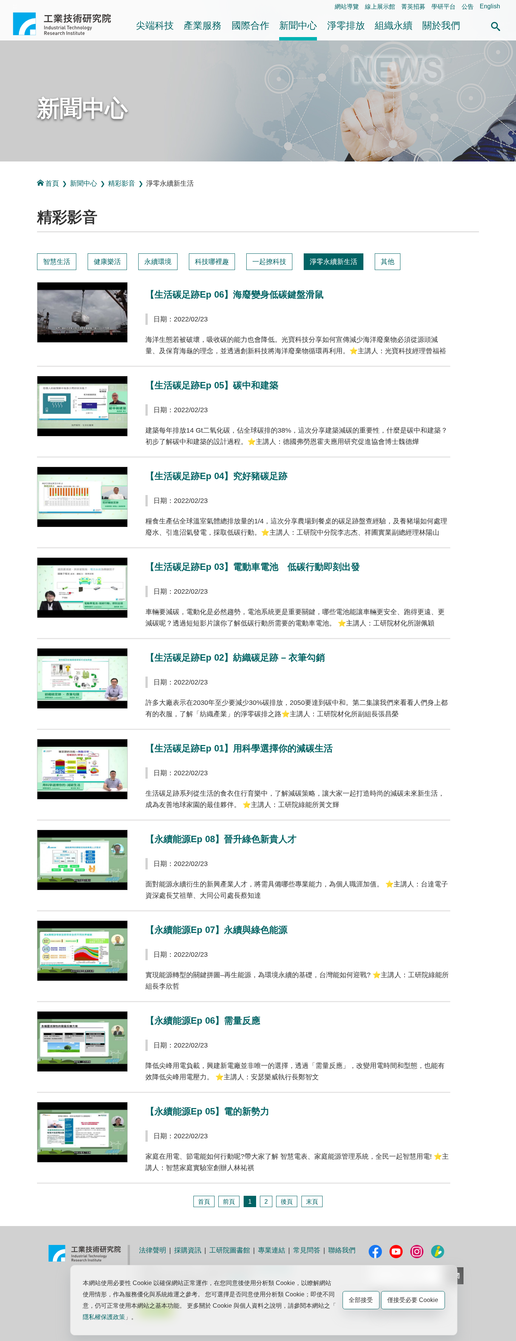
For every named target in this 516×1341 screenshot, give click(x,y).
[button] (495, 25)
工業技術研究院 (67, 23)
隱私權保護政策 (104, 1317)
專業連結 (271, 1250)
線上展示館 (380, 6)
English (490, 6)
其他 (387, 261)
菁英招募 (413, 6)
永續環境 (157, 261)
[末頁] (312, 1201)
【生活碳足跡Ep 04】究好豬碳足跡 (216, 476)
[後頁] (286, 1201)
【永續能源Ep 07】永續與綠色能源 (216, 930)
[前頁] (228, 1201)
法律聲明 (152, 1250)
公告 (468, 6)
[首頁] (204, 1201)
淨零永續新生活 (333, 261)
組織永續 (393, 25)
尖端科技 (155, 25)
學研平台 (443, 6)
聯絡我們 (341, 1250)
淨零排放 (346, 25)
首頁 (52, 183)
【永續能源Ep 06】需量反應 (202, 1020)
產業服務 (202, 25)
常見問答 (306, 1250)
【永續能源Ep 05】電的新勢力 (207, 1111)
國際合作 (250, 25)
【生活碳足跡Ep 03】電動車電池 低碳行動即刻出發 (252, 567)
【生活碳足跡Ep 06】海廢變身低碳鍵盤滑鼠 (234, 294)
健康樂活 (107, 261)
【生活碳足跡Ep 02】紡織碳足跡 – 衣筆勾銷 (235, 657)
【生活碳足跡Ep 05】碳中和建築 (211, 385)
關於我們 (441, 25)
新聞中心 (298, 25)
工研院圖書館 (229, 1250)
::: (15, 6)
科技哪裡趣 (212, 261)
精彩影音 (121, 183)
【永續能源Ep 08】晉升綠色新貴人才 (221, 839)
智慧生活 (56, 261)
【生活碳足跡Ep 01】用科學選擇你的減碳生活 (239, 748)
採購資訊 (187, 1250)
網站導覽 (347, 6)
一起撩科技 (269, 261)
